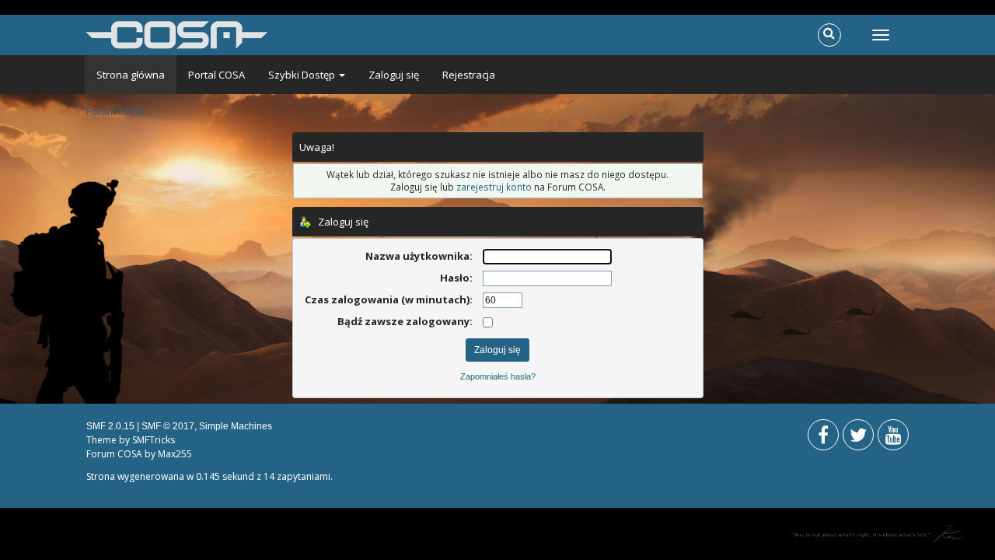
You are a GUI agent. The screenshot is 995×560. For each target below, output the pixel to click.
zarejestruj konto (494, 186)
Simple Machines (235, 426)
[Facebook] (823, 438)
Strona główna (130, 75)
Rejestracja (468, 75)
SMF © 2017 (167, 426)
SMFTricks (153, 439)
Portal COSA (216, 75)
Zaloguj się (393, 75)
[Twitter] (858, 438)
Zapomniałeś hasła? (498, 376)
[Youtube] (893, 438)
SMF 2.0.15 (110, 426)
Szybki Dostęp (302, 75)
